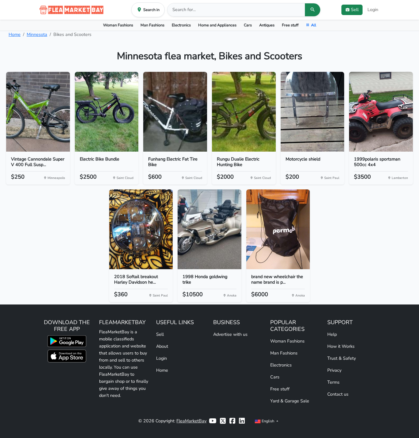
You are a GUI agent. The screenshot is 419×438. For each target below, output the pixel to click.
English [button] (268, 421)
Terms (333, 382)
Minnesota (37, 34)
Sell (160, 334)
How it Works (341, 346)
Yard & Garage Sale (289, 401)
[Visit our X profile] (223, 420)
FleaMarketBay (191, 421)
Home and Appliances (217, 25)
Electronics (181, 25)
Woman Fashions (118, 25)
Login (372, 9)
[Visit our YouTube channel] (212, 420)
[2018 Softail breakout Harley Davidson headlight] (141, 229)
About (162, 346)
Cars (248, 25)
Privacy (334, 370)
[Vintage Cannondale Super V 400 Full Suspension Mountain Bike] (38, 112)
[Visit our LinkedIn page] (242, 420)
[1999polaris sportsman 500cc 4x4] (381, 112)
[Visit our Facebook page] (232, 420)
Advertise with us (230, 334)
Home (15, 34)
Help (332, 334)
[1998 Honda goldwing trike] (209, 229)
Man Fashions (152, 25)
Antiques (267, 25)
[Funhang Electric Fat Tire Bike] (175, 112)
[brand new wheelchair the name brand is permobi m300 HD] (278, 229)
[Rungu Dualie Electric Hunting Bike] (244, 112)
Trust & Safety (341, 358)
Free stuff (290, 25)
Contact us (337, 394)
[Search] (312, 9)
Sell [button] (355, 9)
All (313, 25)
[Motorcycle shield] (312, 112)
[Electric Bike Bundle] (107, 112)
